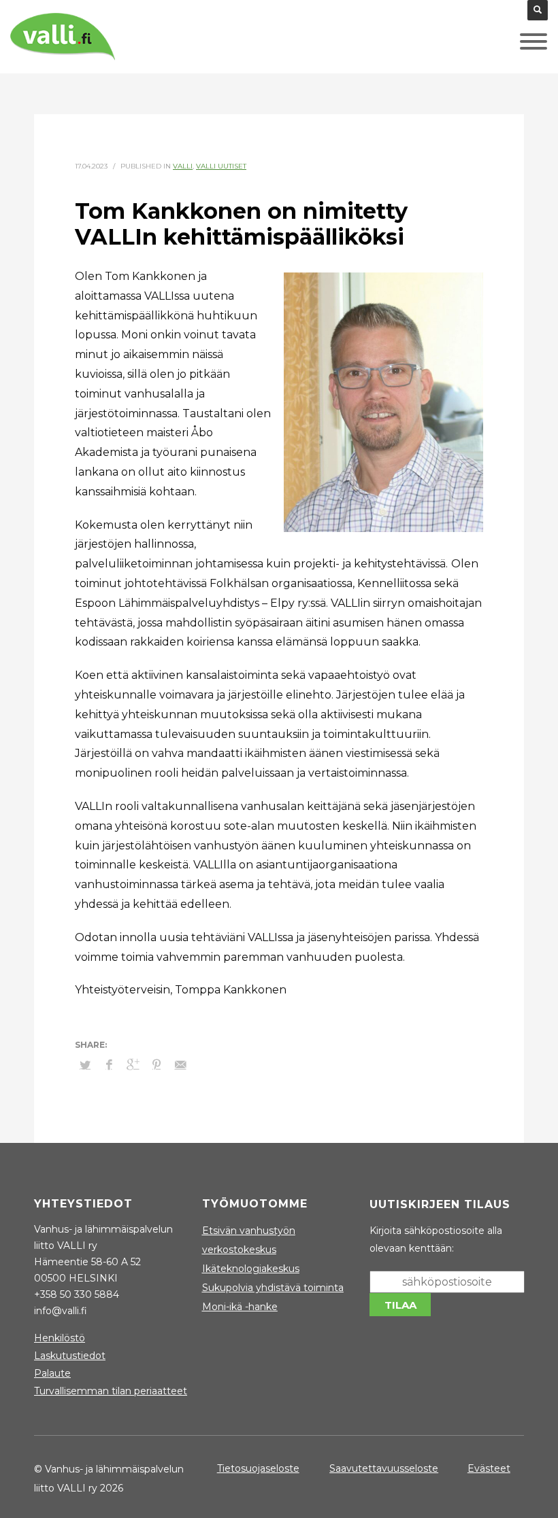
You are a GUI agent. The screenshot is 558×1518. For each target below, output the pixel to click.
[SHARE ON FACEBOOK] (109, 1065)
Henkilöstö (59, 1338)
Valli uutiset (221, 166)
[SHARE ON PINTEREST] (156, 1065)
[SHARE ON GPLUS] (132, 1065)
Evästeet (488, 1468)
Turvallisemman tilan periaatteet (110, 1391)
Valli (183, 166)
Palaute (52, 1373)
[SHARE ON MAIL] (180, 1065)
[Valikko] (513, 44)
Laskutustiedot (69, 1355)
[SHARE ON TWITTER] (85, 1065)
